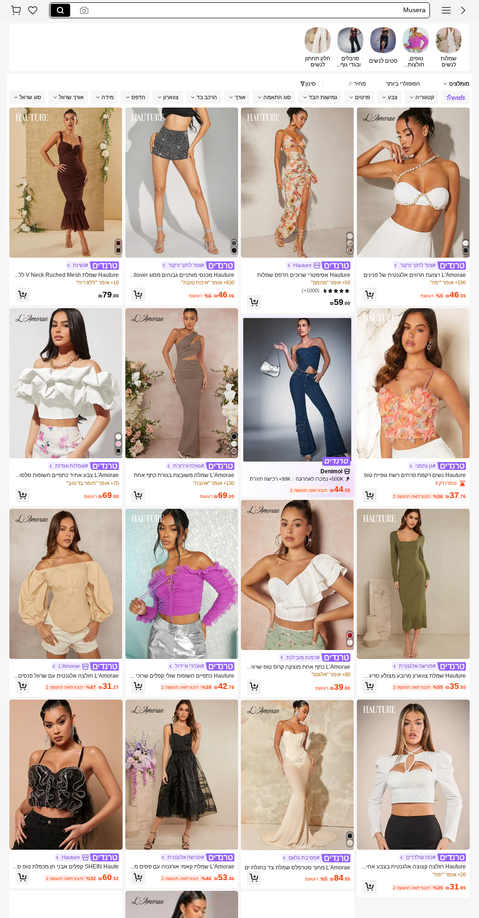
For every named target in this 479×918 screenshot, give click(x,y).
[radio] (449, 47)
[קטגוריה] (446, 10)
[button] (463, 10)
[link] (32, 10)
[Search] (60, 10)
